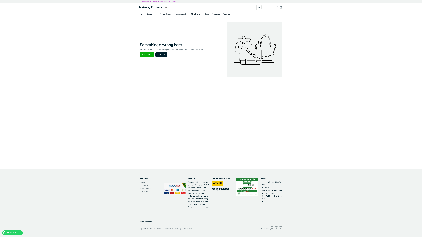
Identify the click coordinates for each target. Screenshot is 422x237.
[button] (281, 7)
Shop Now (161, 54)
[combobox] (212, 7)
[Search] (258, 7)
